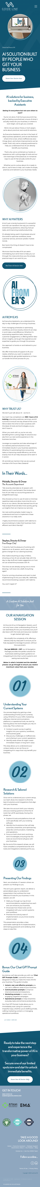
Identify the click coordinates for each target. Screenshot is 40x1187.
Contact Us (19, 1151)
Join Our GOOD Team (31, 1151)
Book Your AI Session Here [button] (14, 265)
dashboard (17, 1179)
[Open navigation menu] (36, 6)
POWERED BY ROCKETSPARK (11, 1184)
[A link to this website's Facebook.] (32, 1163)
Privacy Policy (33, 1169)
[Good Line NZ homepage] (18, 6)
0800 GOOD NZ (7, 1094)
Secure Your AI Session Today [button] (20, 1079)
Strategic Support (32, 1146)
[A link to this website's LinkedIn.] (36, 1163)
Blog (36, 1148)
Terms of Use (23, 1169)
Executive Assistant (19, 1146)
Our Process (29, 1148)
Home (9, 1146)
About (22, 1148)
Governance (15, 1148)
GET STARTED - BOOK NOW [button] (10, 1020)
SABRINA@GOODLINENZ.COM (11, 1096)
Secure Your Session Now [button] (14, 78)
